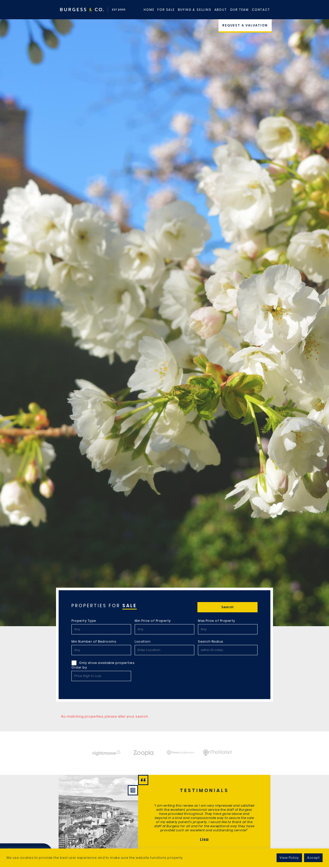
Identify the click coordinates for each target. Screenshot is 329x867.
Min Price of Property (153, 621)
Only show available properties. (107, 663)
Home (149, 10)
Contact (261, 10)
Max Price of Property (216, 621)
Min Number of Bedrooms (93, 642)
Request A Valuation (245, 25)
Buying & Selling (194, 10)
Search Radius (210, 642)
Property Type (83, 621)
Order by (79, 667)
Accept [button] (313, 857)
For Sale (166, 10)
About (220, 10)
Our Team (239, 10)
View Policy (289, 857)
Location (142, 642)
